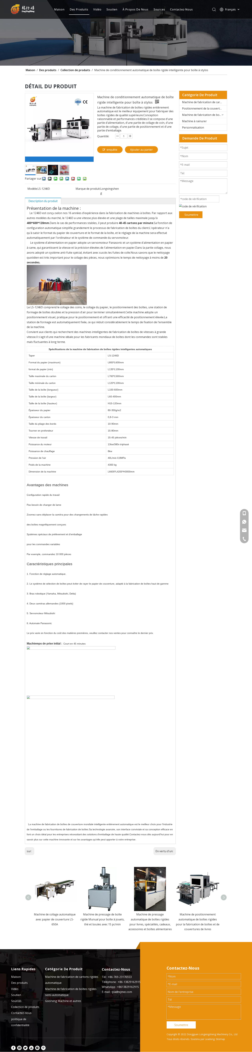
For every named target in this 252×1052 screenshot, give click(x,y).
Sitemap (220, 1039)
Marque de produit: (88, 189)
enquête (112, 149)
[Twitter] (25, 1047)
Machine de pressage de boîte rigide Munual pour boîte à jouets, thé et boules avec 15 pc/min (55, 919)
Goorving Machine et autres (63, 1001)
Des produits (19, 983)
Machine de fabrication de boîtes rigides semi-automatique (204, 115)
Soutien (111, 9)
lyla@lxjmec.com (122, 992)
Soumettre (191, 215)
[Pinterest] (43, 1047)
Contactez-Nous (181, 9)
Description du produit (43, 201)
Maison (59, 9)
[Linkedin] (19, 1047)
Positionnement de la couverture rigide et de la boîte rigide (204, 108)
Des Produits (79, 9)
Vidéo (97, 9)
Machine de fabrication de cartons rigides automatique (204, 102)
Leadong (210, 1039)
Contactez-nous (21, 1013)
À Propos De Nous (135, 9)
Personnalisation (193, 127)
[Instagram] (37, 1047)
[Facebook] (13, 1047)
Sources (159, 9)
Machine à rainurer (194, 121)
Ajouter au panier (141, 149)
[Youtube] (31, 1047)
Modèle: (32, 189)
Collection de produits (25, 1007)
